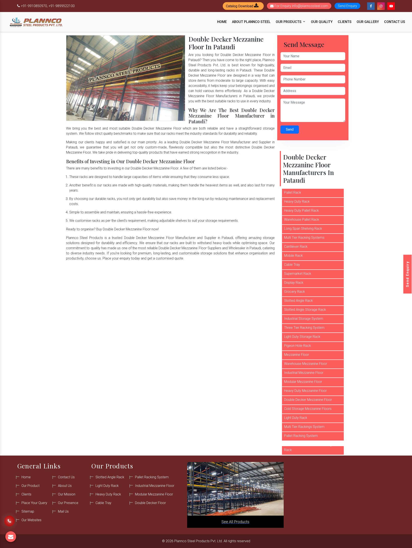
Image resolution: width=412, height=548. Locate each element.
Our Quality (322, 22)
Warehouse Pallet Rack (301, 219)
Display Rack (293, 283)
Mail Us (63, 511)
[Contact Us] (9, 519)
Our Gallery (368, 22)
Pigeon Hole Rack (297, 346)
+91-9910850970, (34, 6)
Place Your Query (34, 503)
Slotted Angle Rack (298, 301)
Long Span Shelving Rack (303, 228)
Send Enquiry (408, 274)
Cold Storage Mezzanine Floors (308, 409)
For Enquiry (301, 6)
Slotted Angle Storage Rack (305, 310)
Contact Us (394, 22)
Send (290, 129)
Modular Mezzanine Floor (303, 382)
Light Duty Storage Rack (302, 337)
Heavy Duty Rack (297, 201)
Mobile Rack (293, 256)
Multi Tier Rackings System (304, 427)
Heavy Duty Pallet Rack (301, 210)
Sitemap (27, 511)
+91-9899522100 (61, 6)
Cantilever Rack (295, 247)
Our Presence (68, 503)
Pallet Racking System (301, 436)
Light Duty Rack (295, 418)
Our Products (289, 22)
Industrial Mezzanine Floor (303, 373)
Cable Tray (292, 265)
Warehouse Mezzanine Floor (305, 364)
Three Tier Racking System (304, 328)
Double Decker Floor (150, 503)
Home (222, 22)
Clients (344, 22)
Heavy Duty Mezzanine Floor (305, 391)
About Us (65, 486)
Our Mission (66, 494)
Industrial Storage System (303, 319)
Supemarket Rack (297, 274)
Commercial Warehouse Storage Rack (309, 447)
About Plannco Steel (251, 22)
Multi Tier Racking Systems (304, 238)
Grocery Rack (294, 292)
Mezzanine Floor (296, 355)
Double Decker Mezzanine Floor (308, 400)
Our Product (30, 486)
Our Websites (31, 520)
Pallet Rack (292, 192)
